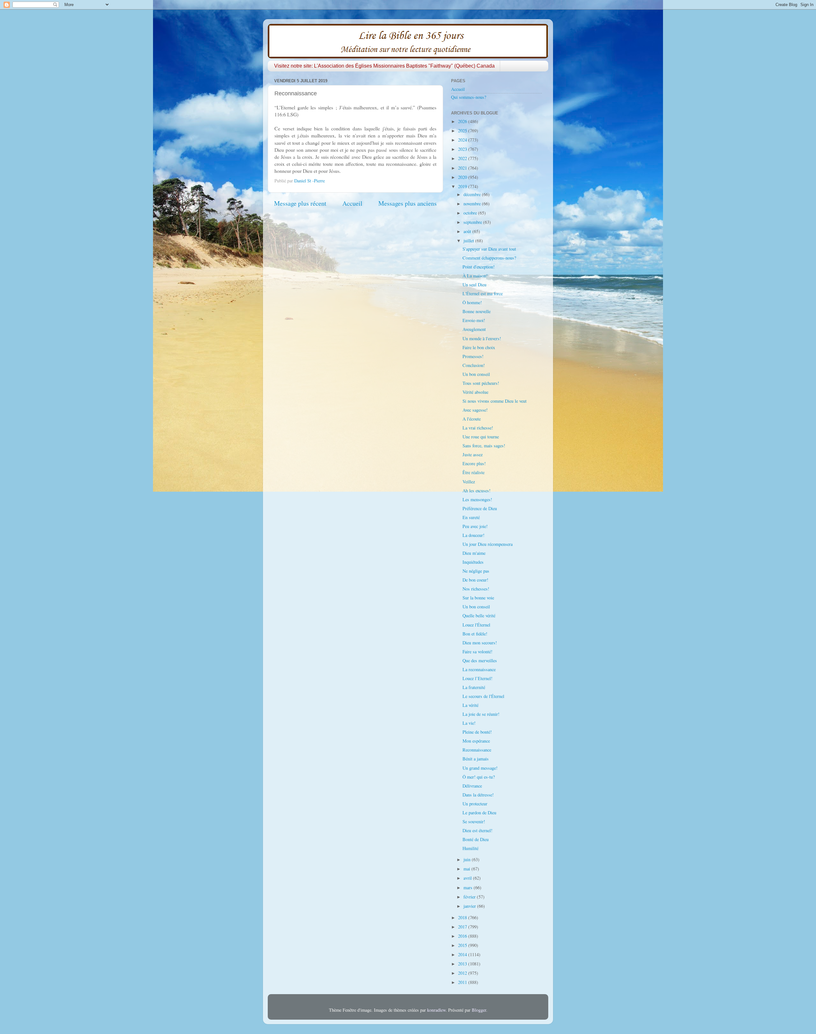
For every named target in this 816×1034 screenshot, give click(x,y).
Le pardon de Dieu (479, 813)
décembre (472, 194)
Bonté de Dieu (476, 839)
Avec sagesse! (475, 410)
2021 (463, 168)
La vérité (470, 705)
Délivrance (472, 786)
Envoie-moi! (474, 320)
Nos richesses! (476, 589)
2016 (463, 936)
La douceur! (473, 535)
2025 (463, 131)
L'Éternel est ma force (483, 293)
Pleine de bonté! (477, 732)
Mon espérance (476, 741)
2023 (463, 149)
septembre (473, 222)
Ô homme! (472, 302)
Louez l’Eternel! (477, 678)
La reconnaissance (479, 669)
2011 (463, 982)
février (470, 897)
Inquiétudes (473, 562)
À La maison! (475, 276)
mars (468, 887)
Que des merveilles (480, 660)
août (467, 231)
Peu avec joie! (475, 526)
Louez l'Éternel (476, 625)
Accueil (352, 203)
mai (467, 869)
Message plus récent (300, 203)
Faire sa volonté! (477, 652)
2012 (463, 973)
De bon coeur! (475, 580)
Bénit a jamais (476, 759)
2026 (463, 121)
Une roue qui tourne (481, 437)
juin (467, 859)
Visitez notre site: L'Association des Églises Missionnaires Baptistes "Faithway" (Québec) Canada (384, 66)
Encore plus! (474, 463)
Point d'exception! (479, 267)
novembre (472, 204)
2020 (463, 177)
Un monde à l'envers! (482, 338)
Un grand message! (480, 768)
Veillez (469, 482)
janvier (470, 906)
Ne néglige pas (476, 571)
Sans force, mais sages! (484, 446)
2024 (463, 140)
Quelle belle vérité (479, 615)
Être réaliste (473, 472)
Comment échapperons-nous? (489, 258)
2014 (463, 954)
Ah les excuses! (477, 491)
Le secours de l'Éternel (483, 696)
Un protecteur (475, 804)
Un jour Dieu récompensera (488, 544)
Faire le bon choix (479, 347)
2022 (463, 158)
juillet (469, 241)
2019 (463, 186)
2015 (463, 945)
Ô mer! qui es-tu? (479, 777)
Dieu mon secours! (480, 643)
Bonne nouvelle (477, 311)
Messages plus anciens (407, 203)
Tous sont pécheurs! (481, 383)
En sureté (471, 517)
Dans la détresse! (478, 795)
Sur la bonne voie (478, 598)
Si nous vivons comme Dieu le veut (495, 401)
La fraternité (474, 687)
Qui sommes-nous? (468, 97)
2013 (463, 964)
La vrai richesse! (478, 428)
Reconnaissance (477, 750)
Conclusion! (474, 365)
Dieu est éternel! (477, 830)
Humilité (470, 848)
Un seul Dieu (474, 285)
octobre (470, 213)
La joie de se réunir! (481, 714)
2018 (463, 917)
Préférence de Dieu (480, 508)
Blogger (479, 1010)
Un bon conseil (476, 374)
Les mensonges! (477, 499)
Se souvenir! (474, 821)
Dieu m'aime (474, 553)
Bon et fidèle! (475, 634)
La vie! (469, 723)
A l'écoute (472, 419)
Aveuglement (474, 329)
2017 (463, 927)
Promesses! (473, 356)
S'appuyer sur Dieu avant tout (489, 249)
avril (468, 878)
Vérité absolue (475, 392)
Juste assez (473, 454)
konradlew (436, 1010)
